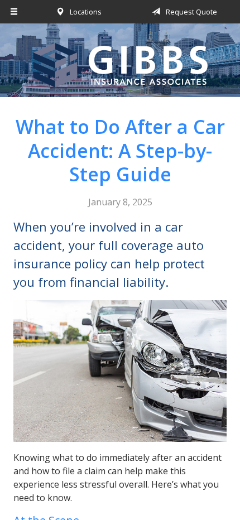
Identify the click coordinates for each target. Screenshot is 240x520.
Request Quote (190, 12)
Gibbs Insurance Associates (120, 65)
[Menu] (14, 12)
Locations (85, 12)
